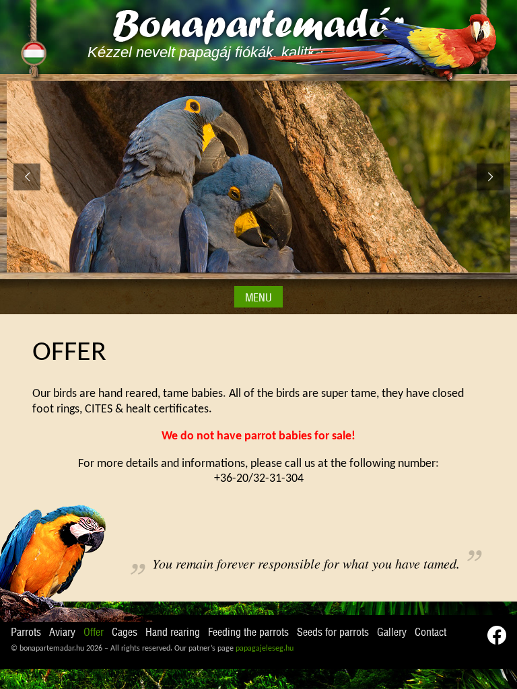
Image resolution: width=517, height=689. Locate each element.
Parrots (26, 632)
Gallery (392, 632)
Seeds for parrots (333, 632)
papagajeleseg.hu (265, 649)
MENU (258, 298)
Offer (93, 632)
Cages (124, 632)
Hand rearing (172, 632)
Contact (430, 632)
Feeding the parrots (248, 632)
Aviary (62, 632)
